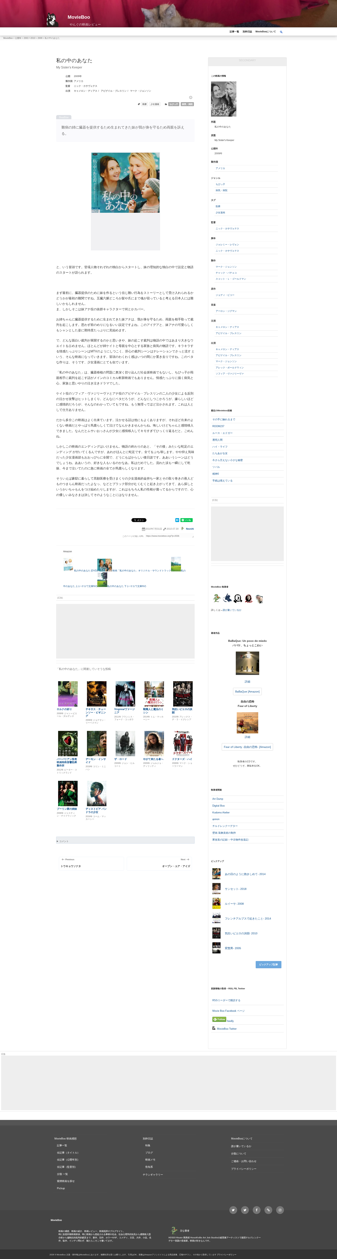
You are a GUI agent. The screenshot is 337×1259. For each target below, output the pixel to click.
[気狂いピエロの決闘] (216, 933)
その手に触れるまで (223, 419)
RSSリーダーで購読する (226, 1000)
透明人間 (217, 439)
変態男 (233, 948)
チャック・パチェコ (226, 272)
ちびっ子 (173, 104)
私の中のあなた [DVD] (85, 570)
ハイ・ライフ (220, 446)
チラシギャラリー (153, 1174)
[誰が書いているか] (258, 600)
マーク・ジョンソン (140, 91)
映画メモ (150, 1159)
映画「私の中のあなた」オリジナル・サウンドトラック (142, 570)
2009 (76, 76)
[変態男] (216, 948)
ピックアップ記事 (268, 964)
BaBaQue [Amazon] (247, 691)
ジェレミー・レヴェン (227, 244)
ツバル (216, 466)
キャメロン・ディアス (85, 91)
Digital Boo (218, 805)
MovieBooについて (265, 31)
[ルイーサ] (216, 903)
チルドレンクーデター (225, 826)
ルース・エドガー (222, 433)
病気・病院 (187, 104)
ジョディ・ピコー (225, 295)
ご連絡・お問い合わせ (243, 1161)
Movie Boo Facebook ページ (228, 1010)
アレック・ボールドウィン (230, 367)
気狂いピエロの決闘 (241, 933)
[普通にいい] (191, 97)
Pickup (61, 1188)
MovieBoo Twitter (226, 1028)
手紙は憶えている (222, 480)
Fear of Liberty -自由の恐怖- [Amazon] (247, 746)
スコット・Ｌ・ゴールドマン (231, 279)
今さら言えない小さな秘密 (227, 460)
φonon (215, 819)
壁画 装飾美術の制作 (224, 832)
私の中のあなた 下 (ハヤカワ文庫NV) (126, 586)
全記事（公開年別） (68, 1159)
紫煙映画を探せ (66, 1181)
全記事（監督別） (67, 1166)
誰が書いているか (232, 610)
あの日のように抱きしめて (245, 874)
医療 (144, 104)
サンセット (236, 888)
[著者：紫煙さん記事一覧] (248, 599)
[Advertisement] (125, 631)
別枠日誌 (247, 31)
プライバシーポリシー (243, 1168)
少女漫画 (155, 104)
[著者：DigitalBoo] (237, 599)
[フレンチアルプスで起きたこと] (216, 918)
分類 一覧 (62, 1174)
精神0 (215, 473)
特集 (147, 1145)
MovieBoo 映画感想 (65, 1138)
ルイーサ (234, 903)
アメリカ (78, 81)
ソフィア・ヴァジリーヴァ (230, 373)
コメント (64, 841)
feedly (230, 1021)
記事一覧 (234, 31)
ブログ (149, 1152)
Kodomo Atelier (221, 812)
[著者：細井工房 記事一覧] (227, 599)
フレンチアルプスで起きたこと (248, 918)
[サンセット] (216, 889)
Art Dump (217, 798)
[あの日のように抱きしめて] (216, 874)
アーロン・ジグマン (226, 311)
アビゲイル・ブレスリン (114, 91)
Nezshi (190, 529)
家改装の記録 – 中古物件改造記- (230, 839)
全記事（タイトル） (68, 1152)
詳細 (247, 681)
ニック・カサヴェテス (85, 86)
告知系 (149, 1166)
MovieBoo (79, 17)
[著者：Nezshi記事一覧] (216, 599)
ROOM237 (218, 426)
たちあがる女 (220, 453)
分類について (238, 1153)
